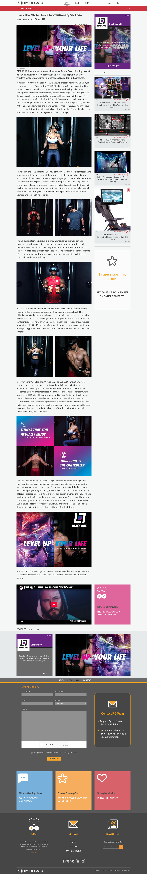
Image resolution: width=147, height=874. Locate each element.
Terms (104, 870)
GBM (77, 680)
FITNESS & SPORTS (119, 100)
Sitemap (110, 870)
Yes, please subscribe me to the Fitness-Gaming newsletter (55, 753)
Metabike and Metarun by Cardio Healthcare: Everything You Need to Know (112, 104)
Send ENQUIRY (54, 759)
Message (25, 709)
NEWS (96, 100)
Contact (73, 834)
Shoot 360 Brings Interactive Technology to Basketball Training (112, 141)
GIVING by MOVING (73, 851)
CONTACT (87, 680)
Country (58, 700)
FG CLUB (73, 847)
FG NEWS (73, 842)
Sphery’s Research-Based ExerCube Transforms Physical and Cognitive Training (112, 179)
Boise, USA (47, 673)
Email (24, 700)
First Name (26, 691)
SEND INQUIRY (115, 66)
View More (34, 853)
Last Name (59, 691)
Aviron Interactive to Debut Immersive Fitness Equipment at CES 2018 (112, 236)
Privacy (97, 870)
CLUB (69, 680)
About (33, 834)
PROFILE (127, 109)
